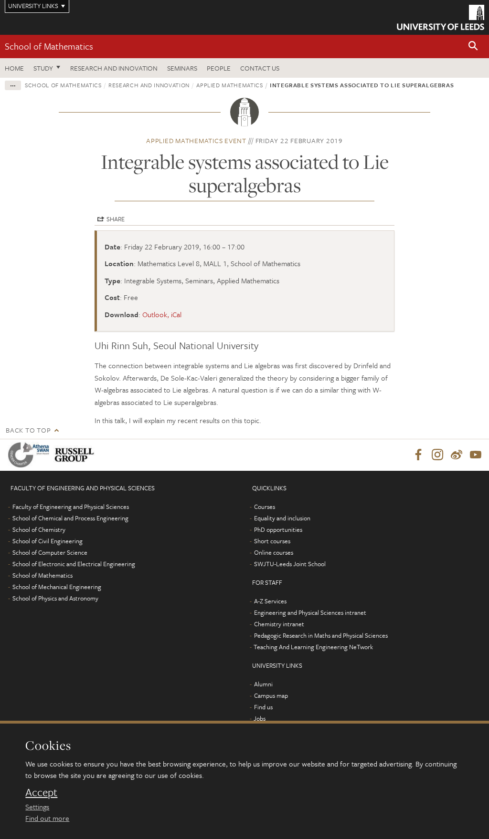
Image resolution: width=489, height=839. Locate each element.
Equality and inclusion (282, 518)
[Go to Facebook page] (418, 455)
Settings (37, 806)
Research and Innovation (114, 68)
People (219, 68)
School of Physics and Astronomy (55, 598)
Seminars (182, 68)
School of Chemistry (38, 529)
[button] (473, 46)
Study (43, 68)
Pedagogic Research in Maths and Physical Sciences (321, 635)
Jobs (260, 718)
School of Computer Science (49, 552)
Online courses (273, 552)
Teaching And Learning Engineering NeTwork (313, 647)
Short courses (272, 541)
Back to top (28, 430)
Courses (264, 506)
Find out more (47, 818)
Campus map (271, 695)
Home (14, 68)
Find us (263, 707)
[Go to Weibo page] (456, 455)
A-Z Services (270, 601)
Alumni (263, 684)
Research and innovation (149, 85)
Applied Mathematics (229, 85)
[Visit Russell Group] (76, 455)
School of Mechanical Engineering (56, 586)
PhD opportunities (278, 529)
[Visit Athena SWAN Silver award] (30, 455)
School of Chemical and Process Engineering (70, 518)
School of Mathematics (49, 46)
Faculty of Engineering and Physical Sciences (70, 506)
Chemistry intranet (279, 624)
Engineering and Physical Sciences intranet (310, 612)
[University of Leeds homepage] (440, 17)
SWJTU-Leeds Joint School (290, 564)
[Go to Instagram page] (437, 455)
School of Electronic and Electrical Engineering (73, 564)
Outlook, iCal (161, 314)
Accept (41, 792)
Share (115, 219)
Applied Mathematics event (196, 140)
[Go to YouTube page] (475, 455)
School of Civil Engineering (47, 541)
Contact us (259, 68)
